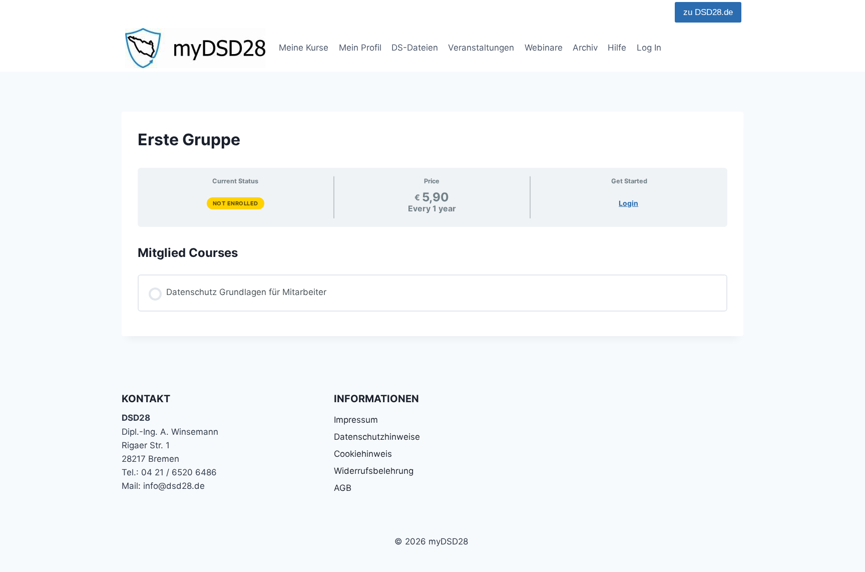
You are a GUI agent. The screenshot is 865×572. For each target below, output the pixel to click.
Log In (649, 48)
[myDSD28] (195, 48)
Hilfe (617, 48)
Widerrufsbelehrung (373, 471)
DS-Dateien (414, 48)
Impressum (356, 420)
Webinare (544, 48)
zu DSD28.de (708, 12)
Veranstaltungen (481, 48)
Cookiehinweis (363, 454)
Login (628, 203)
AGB (342, 488)
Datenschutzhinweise (377, 437)
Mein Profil (360, 48)
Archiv (585, 48)
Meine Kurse (303, 48)
